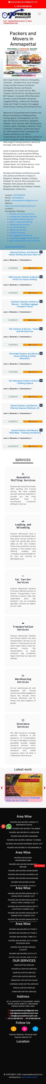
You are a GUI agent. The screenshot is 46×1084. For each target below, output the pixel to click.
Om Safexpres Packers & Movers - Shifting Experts (25, 382)
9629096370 (13, 320)
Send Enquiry (33, 268)
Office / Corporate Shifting (20, 222)
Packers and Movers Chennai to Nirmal (24, 840)
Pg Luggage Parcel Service (20, 235)
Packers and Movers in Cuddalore (24, 832)
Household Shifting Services (21, 219)
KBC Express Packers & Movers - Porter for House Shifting (25, 278)
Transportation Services (19, 224)
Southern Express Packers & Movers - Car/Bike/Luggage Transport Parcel (25, 304)
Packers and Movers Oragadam (24, 836)
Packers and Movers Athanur (23, 886)
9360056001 (13, 293)
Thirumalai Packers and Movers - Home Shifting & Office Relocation (25, 356)
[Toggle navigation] (39, 14)
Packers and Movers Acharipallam (23, 874)
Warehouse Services (17, 230)
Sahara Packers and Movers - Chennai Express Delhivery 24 (24, 406)
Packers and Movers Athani (23, 882)
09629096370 (13, 446)
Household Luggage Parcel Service (24, 238)
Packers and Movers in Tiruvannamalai (24, 847)
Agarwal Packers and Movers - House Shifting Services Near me (25, 253)
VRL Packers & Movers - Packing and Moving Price (25, 330)
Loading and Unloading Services (23, 216)
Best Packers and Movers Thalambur (24, 828)
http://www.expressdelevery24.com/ (20, 206)
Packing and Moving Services (21, 214)
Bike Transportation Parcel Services (24, 241)
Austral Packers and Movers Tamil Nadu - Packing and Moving (25, 431)
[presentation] (1, 787)
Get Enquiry (39, 866)
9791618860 (14, 372)
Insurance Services (17, 233)
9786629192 (14, 396)
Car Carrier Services (18, 227)
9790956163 (14, 268)
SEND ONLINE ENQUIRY (15, 247)
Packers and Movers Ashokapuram (23, 878)
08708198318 (19, 195)
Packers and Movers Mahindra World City (24, 844)
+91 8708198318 (24, 6)
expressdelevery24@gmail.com (24, 200)
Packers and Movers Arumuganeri (23, 871)
